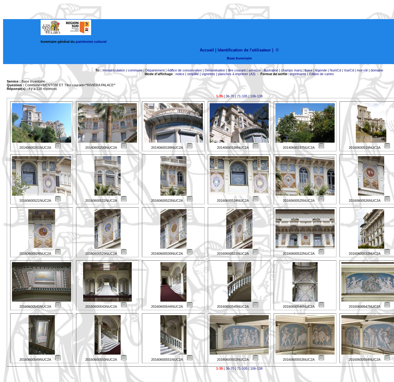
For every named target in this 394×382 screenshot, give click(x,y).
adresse (254, 70)
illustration (270, 70)
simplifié (193, 74)
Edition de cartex (321, 74)
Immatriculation (114, 70)
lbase (308, 70)
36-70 (230, 96)
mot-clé (362, 70)
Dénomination (215, 70)
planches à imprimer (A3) (236, 74)
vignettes (208, 74)
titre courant (237, 70)
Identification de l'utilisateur (244, 50)
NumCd (335, 70)
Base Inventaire (239, 58)
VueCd (349, 70)
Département (155, 70)
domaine (377, 70)
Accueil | (208, 50)
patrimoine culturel (91, 41)
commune (135, 70)
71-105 (242, 96)
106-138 (256, 96)
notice (179, 74)
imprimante (298, 74)
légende (321, 70)
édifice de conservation (184, 70)
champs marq (291, 70)
